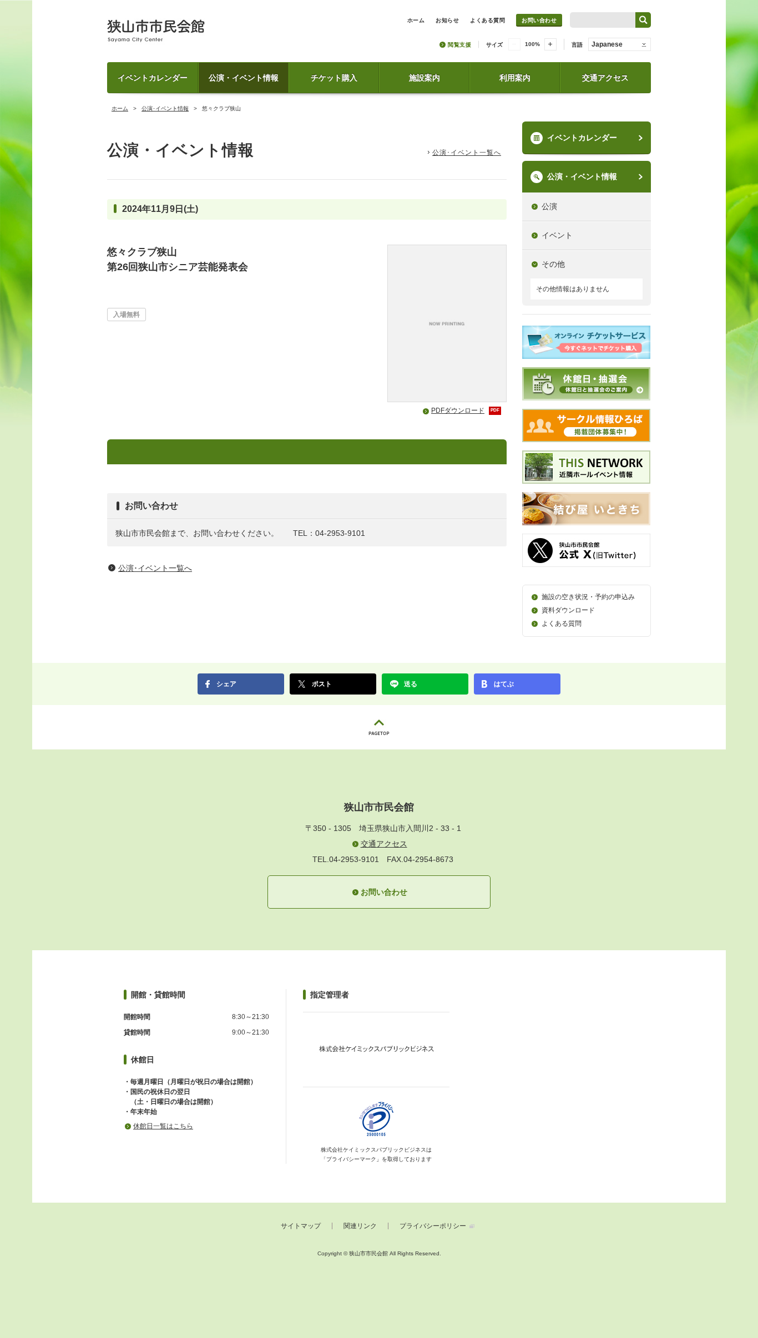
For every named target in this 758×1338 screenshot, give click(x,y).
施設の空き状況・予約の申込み (588, 597)
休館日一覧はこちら (163, 1126)
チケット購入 (334, 77)
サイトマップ (301, 1226)
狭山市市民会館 (205, 34)
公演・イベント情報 (244, 77)
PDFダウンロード (465, 410)
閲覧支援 (459, 45)
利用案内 (514, 77)
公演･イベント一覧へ (466, 152)
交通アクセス (605, 77)
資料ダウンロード (568, 610)
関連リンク (360, 1226)
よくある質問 (562, 623)
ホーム (120, 108)
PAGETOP (379, 727)
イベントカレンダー (153, 77)
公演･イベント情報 (165, 108)
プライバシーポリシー (433, 1226)
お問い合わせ (539, 20)
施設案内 (424, 77)
